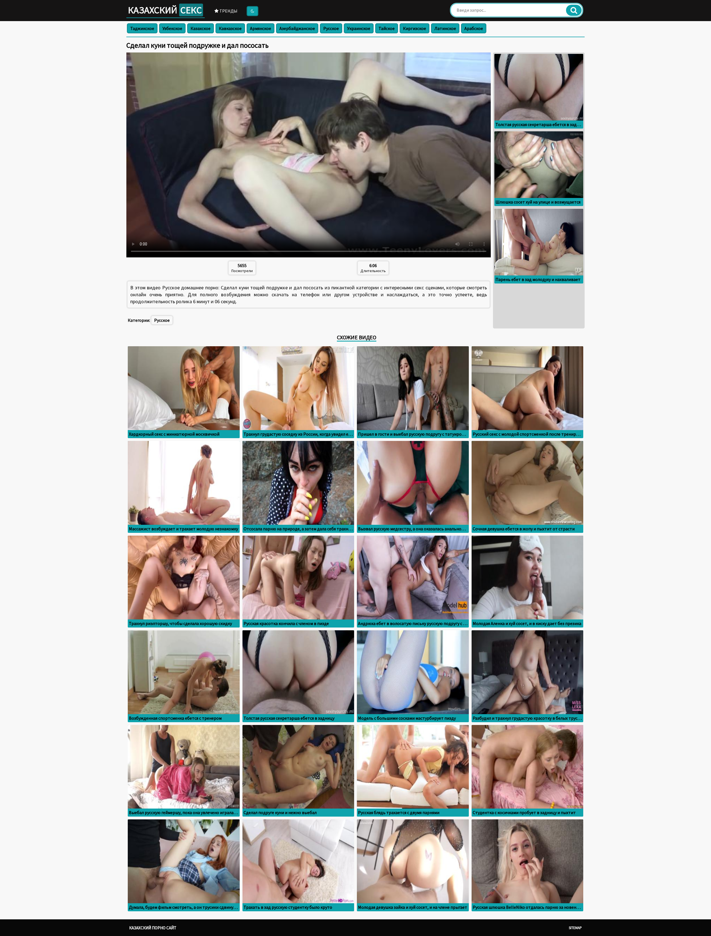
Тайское (387, 28)
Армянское (260, 28)
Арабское (473, 28)
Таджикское (142, 28)
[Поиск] (574, 10)
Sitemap (575, 927)
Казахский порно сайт (152, 927)
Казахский (165, 10)
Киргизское (414, 28)
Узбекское (172, 28)
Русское (331, 28)
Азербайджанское (297, 28)
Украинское (358, 28)
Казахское (201, 28)
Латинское (445, 28)
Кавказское (230, 28)
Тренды (228, 11)
